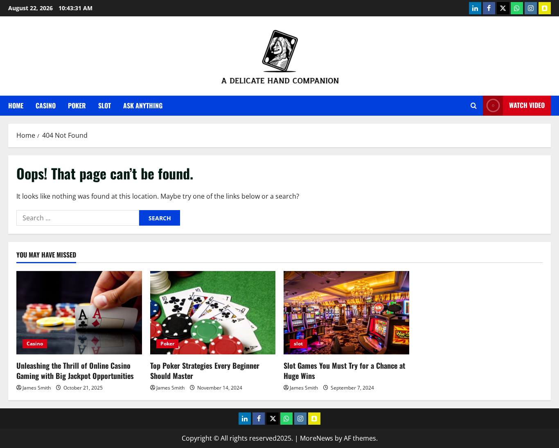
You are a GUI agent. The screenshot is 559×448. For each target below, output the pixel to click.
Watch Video (527, 105)
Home (15, 105)
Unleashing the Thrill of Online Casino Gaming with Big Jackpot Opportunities (75, 370)
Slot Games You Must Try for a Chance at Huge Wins (344, 370)
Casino (46, 105)
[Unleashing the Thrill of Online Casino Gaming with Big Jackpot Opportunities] (79, 312)
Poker (77, 105)
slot (104, 105)
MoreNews (316, 438)
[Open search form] (474, 106)
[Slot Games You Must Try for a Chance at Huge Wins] (346, 312)
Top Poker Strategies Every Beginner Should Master (204, 370)
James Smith (37, 387)
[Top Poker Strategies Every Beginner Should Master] (213, 312)
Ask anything (142, 105)
